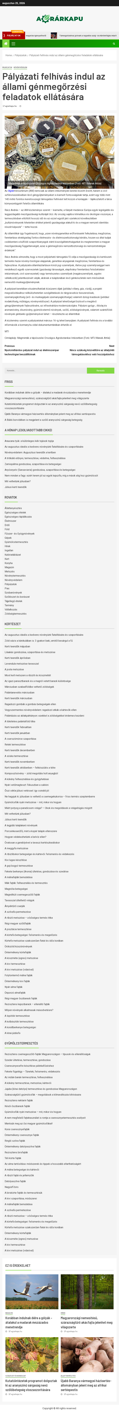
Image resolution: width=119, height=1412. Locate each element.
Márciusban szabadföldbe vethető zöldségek (29, 686)
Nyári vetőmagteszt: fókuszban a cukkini (26, 784)
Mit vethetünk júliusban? (18, 481)
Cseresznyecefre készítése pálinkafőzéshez (29, 1065)
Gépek (8, 537)
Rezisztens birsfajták (16, 1152)
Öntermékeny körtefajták (18, 952)
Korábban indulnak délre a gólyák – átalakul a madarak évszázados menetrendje (48, 392)
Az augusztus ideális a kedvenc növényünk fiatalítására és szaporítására (44, 446)
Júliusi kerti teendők (16, 487)
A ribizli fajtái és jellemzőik (19, 1175)
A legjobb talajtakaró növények (21, 825)
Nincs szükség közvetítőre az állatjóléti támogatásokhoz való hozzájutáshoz (92, 350)
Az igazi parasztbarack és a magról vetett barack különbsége (38, 681)
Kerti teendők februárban (18, 727)
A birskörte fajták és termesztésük (23, 1192)
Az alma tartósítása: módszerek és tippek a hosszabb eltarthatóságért (43, 1163)
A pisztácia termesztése (18, 929)
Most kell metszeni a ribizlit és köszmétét (28, 675)
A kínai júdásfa (12, 1033)
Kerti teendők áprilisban (17, 657)
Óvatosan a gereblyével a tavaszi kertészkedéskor (32, 842)
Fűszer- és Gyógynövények (20, 533)
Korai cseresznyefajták (17, 1129)
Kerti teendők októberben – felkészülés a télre (30, 767)
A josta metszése (14, 669)
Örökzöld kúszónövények (18, 946)
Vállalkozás (11, 609)
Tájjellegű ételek (13, 601)
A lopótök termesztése (17, 1015)
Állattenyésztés (13, 508)
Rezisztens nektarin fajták (19, 1100)
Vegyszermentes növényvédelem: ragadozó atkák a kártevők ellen (41, 709)
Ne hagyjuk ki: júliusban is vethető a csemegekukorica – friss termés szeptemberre (50, 796)
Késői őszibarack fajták (17, 1106)
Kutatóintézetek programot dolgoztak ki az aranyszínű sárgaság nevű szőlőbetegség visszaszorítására (31, 1385)
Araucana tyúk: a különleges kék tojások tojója (29, 441)
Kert (7, 558)
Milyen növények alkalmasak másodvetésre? (29, 1010)
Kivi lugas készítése (16, 860)
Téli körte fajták (13, 1158)
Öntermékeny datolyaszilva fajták (23, 1146)
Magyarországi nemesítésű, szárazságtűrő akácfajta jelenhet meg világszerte (47, 398)
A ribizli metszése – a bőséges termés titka (29, 917)
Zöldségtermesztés (15, 613)
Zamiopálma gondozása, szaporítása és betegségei (33, 464)
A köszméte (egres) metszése (21, 958)
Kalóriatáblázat (13, 554)
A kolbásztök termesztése (19, 1021)
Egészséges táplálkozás (18, 516)
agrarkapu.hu (11, 106)
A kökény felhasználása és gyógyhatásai (27, 779)
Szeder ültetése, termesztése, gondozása (28, 1060)
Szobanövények (13, 592)
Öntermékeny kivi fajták (17, 981)
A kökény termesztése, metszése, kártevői (28, 1083)
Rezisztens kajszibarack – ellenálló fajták (27, 1004)
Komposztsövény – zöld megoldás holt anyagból (31, 773)
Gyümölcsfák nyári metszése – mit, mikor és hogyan (33, 802)
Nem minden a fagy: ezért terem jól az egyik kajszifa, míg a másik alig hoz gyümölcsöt (51, 475)
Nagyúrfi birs (11, 1187)
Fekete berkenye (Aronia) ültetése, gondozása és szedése (36, 871)
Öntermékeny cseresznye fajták (22, 1135)
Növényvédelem (20, 67)
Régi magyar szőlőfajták (18, 923)
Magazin (9, 567)
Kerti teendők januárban (17, 733)
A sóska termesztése (16, 756)
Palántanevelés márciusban (19, 692)
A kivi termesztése (15, 963)
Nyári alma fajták (13, 987)
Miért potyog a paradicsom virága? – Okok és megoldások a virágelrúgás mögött (48, 808)
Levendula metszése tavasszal (22, 663)
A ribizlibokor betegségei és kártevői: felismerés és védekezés (39, 854)
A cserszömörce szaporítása (20, 738)
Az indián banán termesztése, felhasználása (29, 1077)
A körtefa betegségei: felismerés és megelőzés (31, 935)
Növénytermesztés (15, 575)
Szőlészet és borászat (17, 596)
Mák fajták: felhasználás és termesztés (26, 883)
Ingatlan (9, 550)
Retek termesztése (15, 744)
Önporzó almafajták (15, 992)
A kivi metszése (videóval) (19, 969)
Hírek (7, 546)
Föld (7, 529)
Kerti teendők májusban (17, 646)
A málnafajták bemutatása (18, 877)
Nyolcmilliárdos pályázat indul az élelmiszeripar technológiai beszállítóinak (32, 350)
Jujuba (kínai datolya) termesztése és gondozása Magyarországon (41, 1088)
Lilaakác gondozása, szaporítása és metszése (30, 652)
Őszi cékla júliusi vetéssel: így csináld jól (27, 790)
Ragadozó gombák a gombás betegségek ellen (30, 704)
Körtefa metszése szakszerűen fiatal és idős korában (34, 940)
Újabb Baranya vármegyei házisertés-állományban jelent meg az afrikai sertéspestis (50, 414)
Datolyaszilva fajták (15, 1181)
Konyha (9, 563)
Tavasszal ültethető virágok (19, 900)
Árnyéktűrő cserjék (15, 906)
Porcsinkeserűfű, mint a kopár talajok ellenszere (31, 831)
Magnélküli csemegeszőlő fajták (22, 894)
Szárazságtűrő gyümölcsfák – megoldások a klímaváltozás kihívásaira (43, 1094)
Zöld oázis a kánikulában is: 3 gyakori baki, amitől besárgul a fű (39, 640)
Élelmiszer (10, 520)
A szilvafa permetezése (18, 911)
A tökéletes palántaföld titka (20, 721)
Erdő (7, 525)
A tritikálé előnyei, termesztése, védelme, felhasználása (35, 458)
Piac (7, 588)
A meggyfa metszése (16, 848)
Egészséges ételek (15, 512)
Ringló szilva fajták (15, 1140)
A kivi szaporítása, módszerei (21, 1198)
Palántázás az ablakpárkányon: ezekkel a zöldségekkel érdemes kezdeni (44, 715)
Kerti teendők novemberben (20, 761)
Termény (9, 605)
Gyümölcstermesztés (16, 542)
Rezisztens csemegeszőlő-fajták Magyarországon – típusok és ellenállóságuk (47, 1054)
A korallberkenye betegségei (20, 1027)
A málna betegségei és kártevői (22, 1169)
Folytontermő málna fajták (19, 975)
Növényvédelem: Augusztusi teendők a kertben (30, 452)
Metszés (10, 571)
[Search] (114, 44)
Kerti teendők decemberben (20, 750)
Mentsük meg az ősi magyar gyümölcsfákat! (29, 1123)
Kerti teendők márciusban (18, 698)
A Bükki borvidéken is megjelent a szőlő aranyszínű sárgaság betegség (43, 419)
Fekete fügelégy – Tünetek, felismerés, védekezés (32, 1071)
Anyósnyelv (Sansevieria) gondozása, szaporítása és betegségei (40, 469)
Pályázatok (7, 67)
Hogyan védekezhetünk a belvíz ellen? (25, 836)
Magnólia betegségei (16, 888)
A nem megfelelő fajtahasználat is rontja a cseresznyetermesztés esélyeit (45, 1117)
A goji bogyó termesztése (19, 865)
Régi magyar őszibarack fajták (21, 998)
